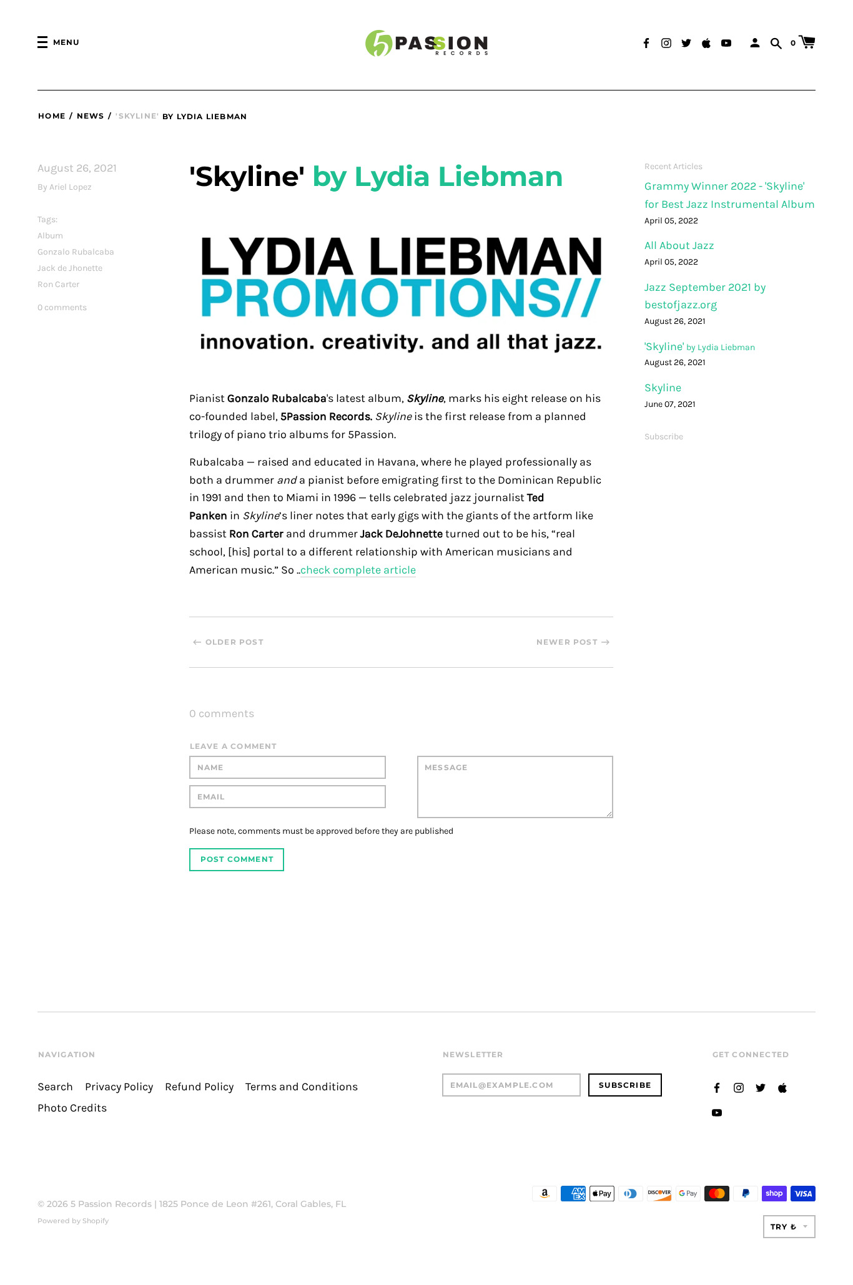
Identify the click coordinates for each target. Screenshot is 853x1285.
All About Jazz (679, 245)
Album (50, 235)
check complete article (358, 570)
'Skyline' (665, 346)
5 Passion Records (111, 1203)
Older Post (234, 642)
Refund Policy (199, 1086)
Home (52, 115)
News (90, 115)
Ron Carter (58, 284)
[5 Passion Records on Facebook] (646, 41)
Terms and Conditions (301, 1086)
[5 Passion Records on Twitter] (686, 41)
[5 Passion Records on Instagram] (666, 41)
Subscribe (663, 436)
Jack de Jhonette (69, 268)
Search (55, 1086)
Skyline (662, 387)
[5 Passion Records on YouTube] (726, 41)
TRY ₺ (784, 1226)
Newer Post (567, 642)
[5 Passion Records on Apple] (706, 41)
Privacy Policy (119, 1086)
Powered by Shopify (73, 1220)
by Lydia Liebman (204, 116)
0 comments (62, 307)
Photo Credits (72, 1108)
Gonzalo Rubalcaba (75, 252)
